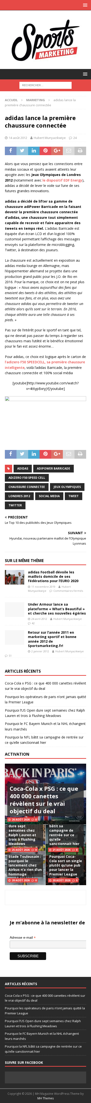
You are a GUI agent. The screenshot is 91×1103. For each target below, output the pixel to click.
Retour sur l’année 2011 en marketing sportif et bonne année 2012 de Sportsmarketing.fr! (52, 639)
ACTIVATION (17, 754)
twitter (15, 505)
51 (10, 655)
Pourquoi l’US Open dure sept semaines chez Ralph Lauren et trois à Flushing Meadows (24, 832)
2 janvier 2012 (40, 651)
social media (49, 496)
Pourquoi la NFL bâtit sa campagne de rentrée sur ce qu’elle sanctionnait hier (64, 832)
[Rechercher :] (45, 85)
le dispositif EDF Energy (62, 180)
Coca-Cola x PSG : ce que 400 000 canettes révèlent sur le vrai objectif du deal (44, 799)
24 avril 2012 (39, 619)
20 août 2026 (21, 880)
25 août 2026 (21, 850)
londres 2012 (19, 496)
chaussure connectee (26, 487)
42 (33, 623)
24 (75, 138)
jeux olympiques (67, 487)
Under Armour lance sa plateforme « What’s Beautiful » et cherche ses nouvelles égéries (57, 608)
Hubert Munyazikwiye (50, 138)
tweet (73, 496)
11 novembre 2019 (43, 586)
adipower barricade (53, 468)
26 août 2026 (21, 819)
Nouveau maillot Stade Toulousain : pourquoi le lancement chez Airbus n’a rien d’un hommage (25, 863)
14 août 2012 (18, 138)
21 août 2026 (61, 850)
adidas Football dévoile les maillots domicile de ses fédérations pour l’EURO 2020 (53, 576)
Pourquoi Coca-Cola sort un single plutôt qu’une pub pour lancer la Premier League (65, 865)
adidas (22, 468)
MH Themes (45, 1098)
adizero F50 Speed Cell (26, 478)
